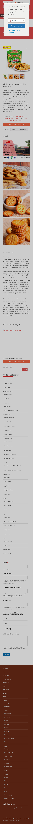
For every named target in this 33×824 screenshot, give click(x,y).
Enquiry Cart (6, 682)
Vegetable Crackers (14, 118)
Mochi (4, 538)
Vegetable (8, 717)
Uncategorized (7, 554)
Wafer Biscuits (8, 422)
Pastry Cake (7, 530)
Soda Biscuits (6, 463)
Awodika (7, 759)
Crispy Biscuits (14, 116)
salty (6, 710)
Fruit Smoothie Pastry (10, 521)
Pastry (4, 514)
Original (7, 706)
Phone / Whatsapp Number (12, 587)
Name (5, 563)
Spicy (6, 742)
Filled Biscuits (7, 406)
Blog (4, 672)
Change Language (16, 26)
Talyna (7, 763)
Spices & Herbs (9, 738)
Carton (7, 788)
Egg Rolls (6, 486)
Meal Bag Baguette (9, 501)
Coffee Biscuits (8, 434)
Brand (5, 746)
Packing (6, 774)
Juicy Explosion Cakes (9, 525)
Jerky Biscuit (7, 387)
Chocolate (8, 713)
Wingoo (7, 749)
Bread (4, 498)
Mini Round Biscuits (9, 417)
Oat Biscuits (7, 477)
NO (6, 624)
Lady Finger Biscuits (9, 426)
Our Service (6, 689)
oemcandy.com (7, 808)
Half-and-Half (9, 752)
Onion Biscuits (8, 394)
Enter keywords (7, 367)
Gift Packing (8, 795)
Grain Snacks (6, 474)
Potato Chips (6, 545)
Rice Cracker (7, 494)
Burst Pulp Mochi (8, 541)
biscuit (8, 820)
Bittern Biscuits (8, 383)
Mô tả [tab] (7, 129)
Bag (6, 777)
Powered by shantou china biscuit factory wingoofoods (16, 818)
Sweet (7, 731)
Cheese (7, 703)
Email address (8, 573)
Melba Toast (7, 505)
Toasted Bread (8, 510)
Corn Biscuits (7, 481)
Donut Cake (7, 517)
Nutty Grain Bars (8, 490)
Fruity (6, 721)
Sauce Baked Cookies (10, 454)
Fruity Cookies (8, 450)
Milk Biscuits (7, 430)
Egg (6, 735)
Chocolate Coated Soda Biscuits (12, 466)
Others (7, 770)
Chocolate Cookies (9, 446)
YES (6, 618)
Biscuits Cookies (7, 438)
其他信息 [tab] (14, 129)
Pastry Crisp (7, 534)
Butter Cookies (8, 442)
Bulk (6, 784)
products (5, 693)
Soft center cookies (9, 458)
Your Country (7, 601)
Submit (6, 655)
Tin (6, 791)
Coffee (7, 724)
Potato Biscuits (8, 399)
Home (4, 686)
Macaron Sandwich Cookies (11, 410)
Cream (7, 728)
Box (6, 781)
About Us (5, 668)
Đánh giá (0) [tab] (23, 129)
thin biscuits (21, 120)
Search (25, 369)
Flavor (5, 700)
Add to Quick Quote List (16, 124)
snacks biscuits (13, 120)
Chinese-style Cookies (9, 380)
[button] (27, 48)
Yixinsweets (8, 766)
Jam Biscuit (6, 403)
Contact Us (6, 675)
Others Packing (9, 798)
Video (4, 696)
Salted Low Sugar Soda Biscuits (12, 470)
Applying (8, 629)
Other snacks (6, 549)
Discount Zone (7, 679)
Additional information (11, 634)
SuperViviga (8, 756)
